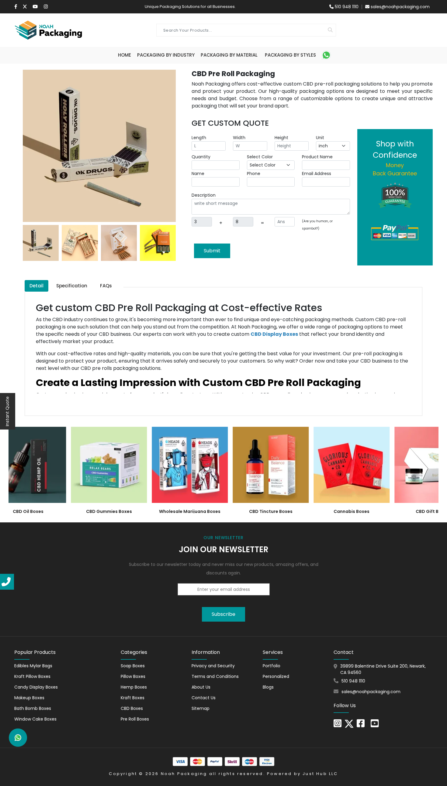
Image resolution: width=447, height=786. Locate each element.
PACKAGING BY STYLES (290, 55)
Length (199, 138)
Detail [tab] (36, 285)
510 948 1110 (346, 7)
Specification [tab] (71, 285)
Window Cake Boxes (35, 719)
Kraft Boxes (132, 698)
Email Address (316, 173)
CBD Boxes (132, 708)
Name (198, 173)
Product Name (317, 157)
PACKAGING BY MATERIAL (229, 55)
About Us (201, 687)
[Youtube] (35, 6)
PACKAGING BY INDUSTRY (166, 55)
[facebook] (361, 725)
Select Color (260, 157)
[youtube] (375, 725)
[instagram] (46, 6)
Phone (253, 173)
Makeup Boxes (29, 698)
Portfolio (271, 666)
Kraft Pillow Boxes (32, 676)
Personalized (276, 676)
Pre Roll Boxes (135, 719)
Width (239, 138)
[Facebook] (15, 6)
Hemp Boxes (134, 687)
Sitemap (201, 708)
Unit (320, 138)
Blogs (268, 687)
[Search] (330, 30)
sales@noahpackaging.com (400, 7)
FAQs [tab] (106, 285)
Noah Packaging (184, 774)
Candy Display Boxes (36, 687)
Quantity (201, 157)
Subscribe (223, 614)
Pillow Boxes (133, 676)
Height (281, 138)
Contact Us (204, 698)
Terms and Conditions (215, 676)
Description (204, 195)
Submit (212, 250)
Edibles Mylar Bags (33, 666)
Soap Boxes (133, 666)
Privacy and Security (213, 666)
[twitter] (349, 723)
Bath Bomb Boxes (32, 708)
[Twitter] (24, 6)
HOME (124, 55)
